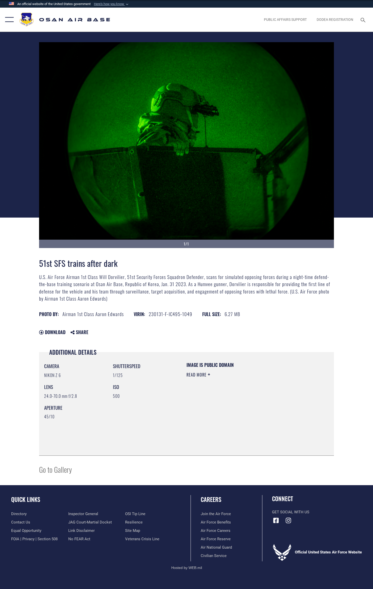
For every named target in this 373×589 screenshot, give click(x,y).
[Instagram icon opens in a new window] (288, 520)
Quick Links (25, 499)
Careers (211, 499)
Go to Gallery (55, 469)
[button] (111, 4)
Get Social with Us (290, 512)
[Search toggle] (363, 19)
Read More (197, 375)
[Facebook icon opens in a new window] (276, 520)
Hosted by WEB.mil (186, 568)
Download (54, 332)
